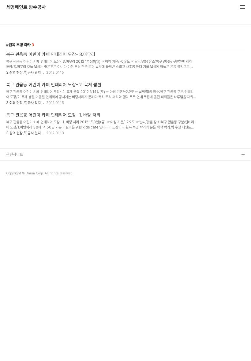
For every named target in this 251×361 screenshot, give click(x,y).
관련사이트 (14, 154)
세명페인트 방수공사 (26, 7)
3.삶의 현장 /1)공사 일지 (23, 72)
